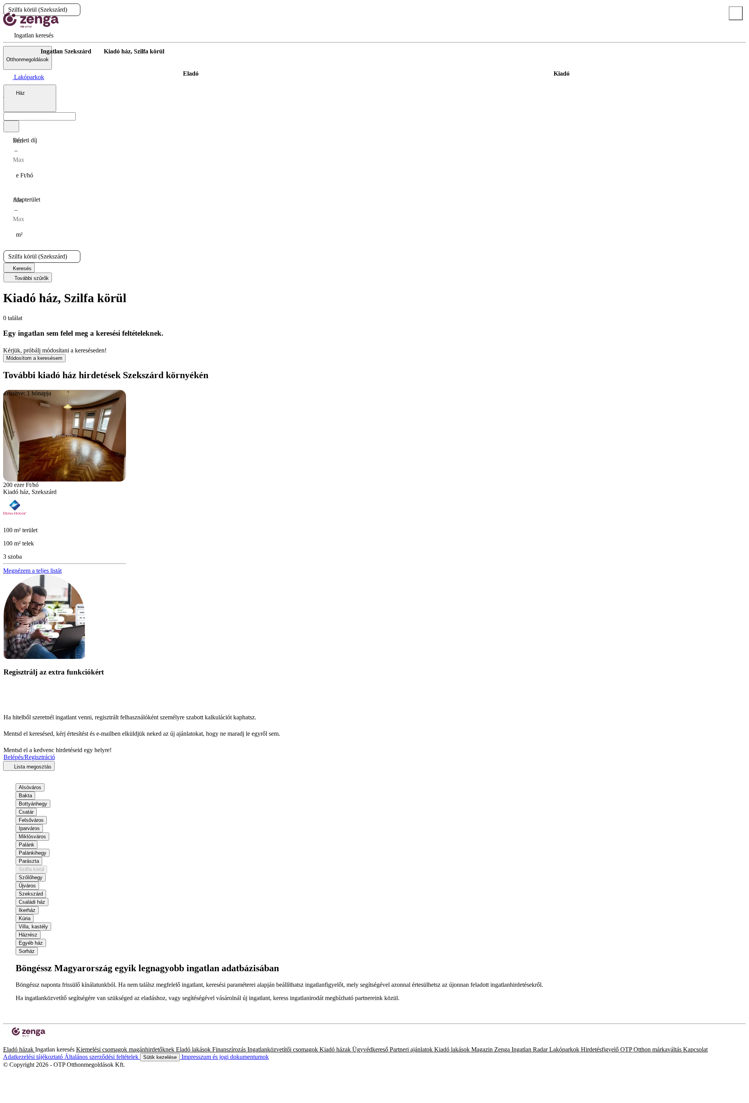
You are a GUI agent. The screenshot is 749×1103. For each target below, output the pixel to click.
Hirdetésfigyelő (600, 1049)
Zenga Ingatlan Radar (521, 1049)
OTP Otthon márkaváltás (651, 1049)
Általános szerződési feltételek (102, 1056)
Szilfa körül (31, 869)
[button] (73, 9)
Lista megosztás (31, 767)
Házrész (28, 935)
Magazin (482, 1049)
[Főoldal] (23, 51)
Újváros (27, 886)
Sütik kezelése (160, 1057)
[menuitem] (28, 35)
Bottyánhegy (33, 804)
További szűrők (31, 278)
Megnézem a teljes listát (32, 570)
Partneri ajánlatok (412, 1049)
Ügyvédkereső (371, 1049)
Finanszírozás (229, 1049)
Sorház (27, 951)
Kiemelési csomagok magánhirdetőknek (126, 1049)
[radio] (190, 73)
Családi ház (32, 902)
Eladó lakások (194, 1049)
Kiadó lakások (452, 1049)
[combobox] (30, 98)
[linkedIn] (19, 1042)
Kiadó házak (335, 1049)
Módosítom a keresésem (34, 358)
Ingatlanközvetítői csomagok (283, 1049)
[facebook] (6, 1042)
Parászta (29, 861)
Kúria (24, 918)
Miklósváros (32, 836)
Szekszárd (31, 894)
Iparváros (29, 828)
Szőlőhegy (31, 877)
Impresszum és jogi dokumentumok (224, 1056)
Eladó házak (19, 1049)
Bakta (25, 795)
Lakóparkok (565, 1049)
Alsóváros (30, 787)
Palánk (26, 845)
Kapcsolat (695, 1049)
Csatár (26, 812)
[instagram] (12, 1042)
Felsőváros (31, 820)
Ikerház (27, 910)
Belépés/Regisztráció (29, 757)
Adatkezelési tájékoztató (33, 1056)
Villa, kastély (33, 926)
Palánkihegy (32, 853)
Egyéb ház (31, 943)
